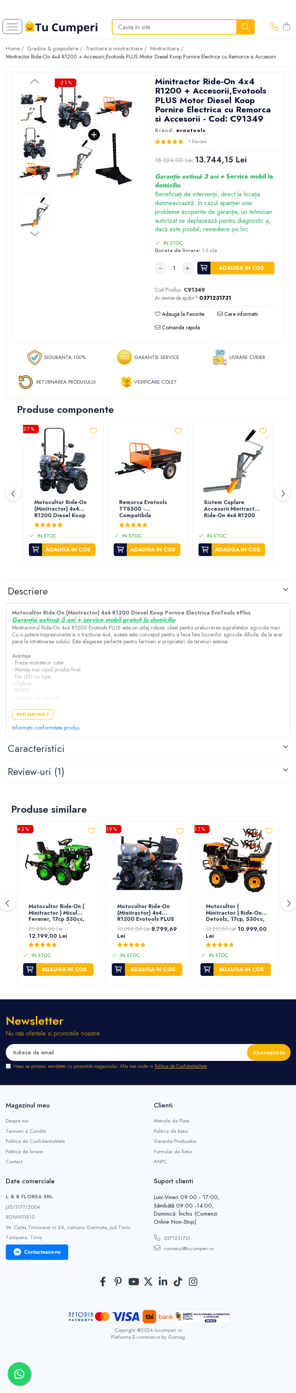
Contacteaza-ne (42, 1252)
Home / (15, 48)
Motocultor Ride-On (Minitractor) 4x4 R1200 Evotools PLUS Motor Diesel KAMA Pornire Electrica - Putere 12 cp (145, 913)
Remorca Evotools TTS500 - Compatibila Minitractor (143, 509)
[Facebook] (103, 1282)
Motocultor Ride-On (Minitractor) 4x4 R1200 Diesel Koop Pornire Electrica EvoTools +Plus (60, 509)
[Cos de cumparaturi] (286, 27)
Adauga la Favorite (182, 314)
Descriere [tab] (28, 591)
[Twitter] (148, 1282)
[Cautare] (245, 27)
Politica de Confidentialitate (181, 1066)
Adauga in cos (241, 268)
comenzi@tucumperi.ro (188, 1248)
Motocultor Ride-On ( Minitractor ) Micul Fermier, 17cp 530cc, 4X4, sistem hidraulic (57, 913)
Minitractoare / (167, 48)
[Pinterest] (118, 1282)
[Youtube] (133, 1282)
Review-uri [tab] (36, 771)
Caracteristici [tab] (36, 748)
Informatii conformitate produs (45, 727)
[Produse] (12, 26)
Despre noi (17, 1120)
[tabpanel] (94, 135)
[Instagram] (193, 1282)
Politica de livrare (24, 1151)
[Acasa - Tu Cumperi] (61, 27)
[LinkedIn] (163, 1282)
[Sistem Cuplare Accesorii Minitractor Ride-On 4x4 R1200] (232, 461)
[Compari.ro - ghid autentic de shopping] (147, 1374)
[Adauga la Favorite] (93, 431)
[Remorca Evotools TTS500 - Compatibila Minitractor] (148, 461)
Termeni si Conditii (26, 1131)
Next (34, 233)
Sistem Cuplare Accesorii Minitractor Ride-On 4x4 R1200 (232, 509)
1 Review (197, 141)
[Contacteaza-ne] (274, 27)
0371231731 (176, 1238)
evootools (191, 130)
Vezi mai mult (32, 714)
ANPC (160, 1161)
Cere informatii (240, 314)
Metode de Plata (171, 1120)
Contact (14, 1161)
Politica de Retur (171, 1131)
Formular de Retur (173, 1151)
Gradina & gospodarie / (55, 48)
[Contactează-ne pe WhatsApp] (19, 1373)
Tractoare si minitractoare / (117, 48)
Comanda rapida (180, 327)
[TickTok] (178, 1282)
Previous (34, 82)
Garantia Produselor (175, 1141)
